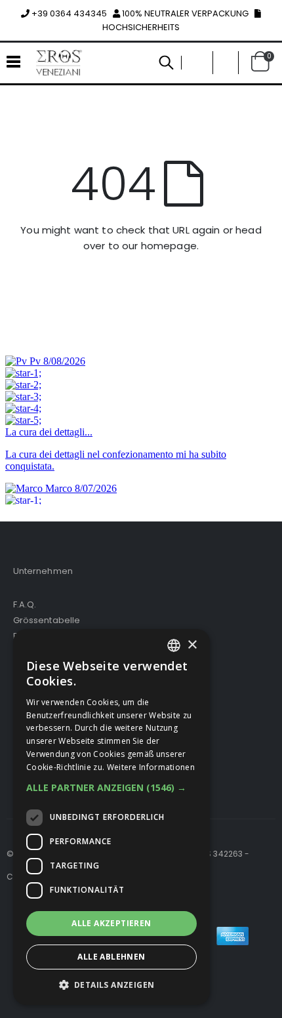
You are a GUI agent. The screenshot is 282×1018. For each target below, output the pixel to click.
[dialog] (111, 817)
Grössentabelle (46, 620)
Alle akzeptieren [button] (111, 923)
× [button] (192, 645)
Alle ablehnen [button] (111, 956)
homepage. (170, 246)
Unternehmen (43, 571)
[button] (225, 62)
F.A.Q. (24, 604)
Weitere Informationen (151, 767)
